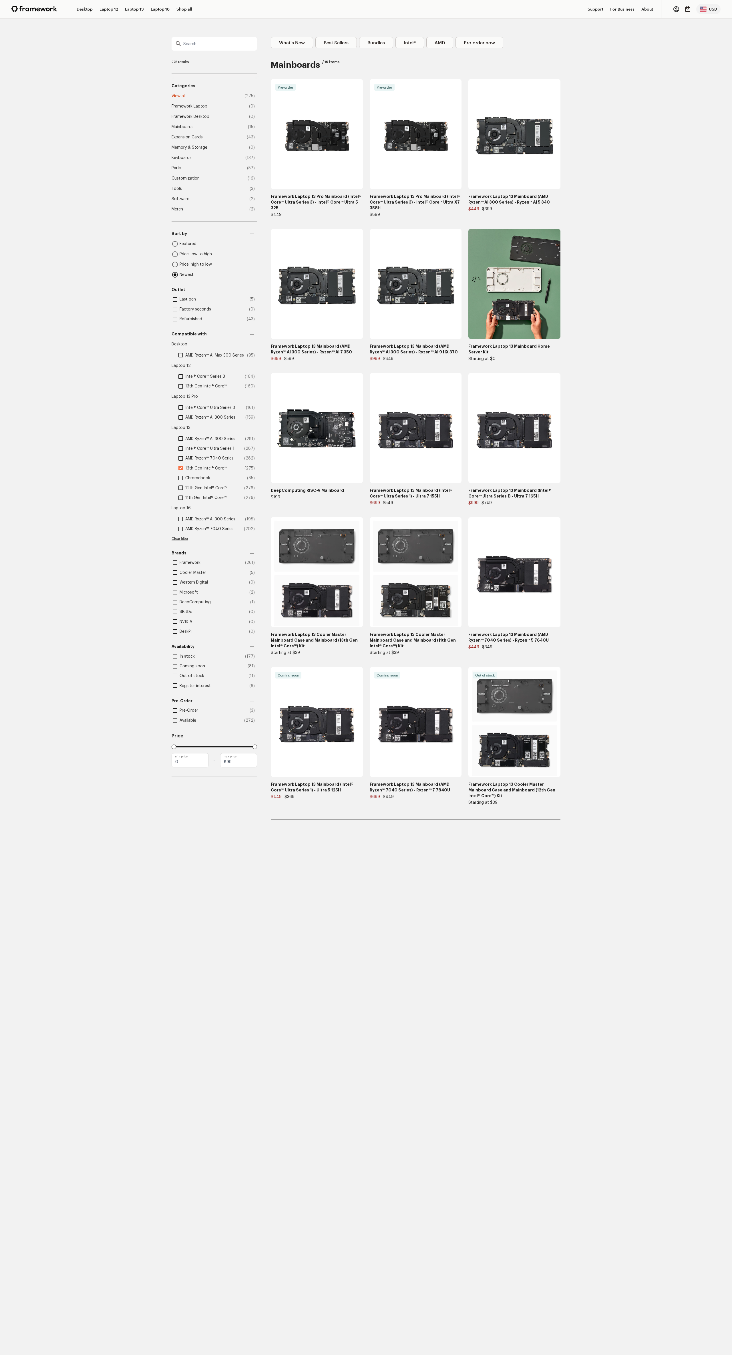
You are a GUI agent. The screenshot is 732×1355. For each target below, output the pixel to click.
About (647, 9)
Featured (188, 244)
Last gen (188, 299)
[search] (214, 44)
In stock (187, 656)
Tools (177, 189)
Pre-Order (189, 711)
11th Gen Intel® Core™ (205, 498)
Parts (176, 168)
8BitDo (186, 612)
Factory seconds (195, 309)
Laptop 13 (134, 9)
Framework (190, 563)
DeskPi (186, 632)
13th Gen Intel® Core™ (206, 386)
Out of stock (192, 676)
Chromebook (197, 478)
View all (179, 96)
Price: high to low (196, 264)
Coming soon (192, 666)
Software (180, 199)
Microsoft (189, 592)
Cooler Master (193, 573)
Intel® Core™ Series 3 (205, 377)
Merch (177, 209)
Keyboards (182, 158)
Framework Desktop (190, 117)
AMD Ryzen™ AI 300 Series (210, 417)
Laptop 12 (109, 9)
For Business (622, 9)
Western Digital (194, 582)
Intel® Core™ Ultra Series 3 (210, 408)
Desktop (85, 9)
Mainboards (183, 127)
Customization (186, 178)
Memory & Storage (189, 148)
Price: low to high (196, 254)
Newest (187, 275)
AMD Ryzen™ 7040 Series (209, 458)
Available (188, 721)
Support (595, 9)
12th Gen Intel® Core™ (206, 488)
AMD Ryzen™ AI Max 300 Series (214, 355)
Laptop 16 (160, 9)
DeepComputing (195, 602)
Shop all (184, 9)
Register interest (195, 686)
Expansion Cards (187, 137)
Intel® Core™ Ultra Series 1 (209, 449)
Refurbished (191, 319)
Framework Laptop (189, 106)
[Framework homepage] (34, 9)
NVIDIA (186, 622)
